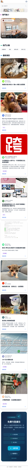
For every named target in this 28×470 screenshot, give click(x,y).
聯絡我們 (11, 466)
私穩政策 (19, 466)
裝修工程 (23, 49)
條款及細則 (14, 458)
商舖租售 (4, 49)
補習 (10, 49)
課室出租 (16, 49)
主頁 (7, 466)
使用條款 (15, 466)
